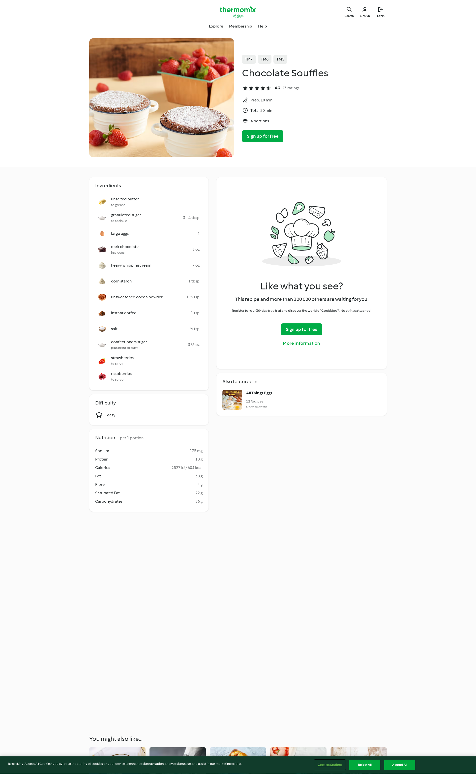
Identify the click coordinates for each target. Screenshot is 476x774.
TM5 (280, 59)
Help (262, 26)
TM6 (265, 59)
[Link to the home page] (238, 12)
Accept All (399, 765)
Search (349, 16)
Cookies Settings (330, 765)
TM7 (249, 59)
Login (381, 16)
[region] (238, 765)
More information (301, 343)
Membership (240, 26)
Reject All (365, 765)
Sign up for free (262, 136)
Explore (216, 26)
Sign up (365, 16)
